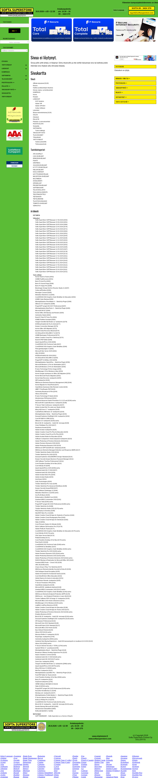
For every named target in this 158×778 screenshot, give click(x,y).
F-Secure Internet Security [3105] (45, 697)
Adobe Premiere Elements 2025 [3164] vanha (49, 553)
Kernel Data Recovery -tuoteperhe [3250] (48, 378)
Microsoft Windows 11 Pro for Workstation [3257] (50, 364)
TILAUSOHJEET (38, 135)
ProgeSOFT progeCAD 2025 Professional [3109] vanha (52, 688)
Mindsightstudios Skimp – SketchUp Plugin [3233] (51, 414)
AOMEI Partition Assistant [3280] (45, 319)
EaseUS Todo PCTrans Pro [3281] (46, 317)
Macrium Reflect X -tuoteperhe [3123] (47, 634)
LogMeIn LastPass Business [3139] (46, 605)
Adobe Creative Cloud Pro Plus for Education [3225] (51, 432)
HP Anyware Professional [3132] (45, 621)
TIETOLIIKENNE (38, 199)
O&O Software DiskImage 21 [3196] (46, 490)
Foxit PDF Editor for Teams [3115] (45, 675)
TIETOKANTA (37, 196)
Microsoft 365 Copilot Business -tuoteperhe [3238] (51, 403)
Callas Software (40, 108)
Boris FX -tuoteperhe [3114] (43, 679)
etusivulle (67, 63)
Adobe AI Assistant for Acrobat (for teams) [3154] (50, 574)
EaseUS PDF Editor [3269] (43, 340)
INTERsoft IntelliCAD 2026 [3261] (45, 355)
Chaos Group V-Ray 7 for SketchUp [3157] (48, 567)
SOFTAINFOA (37, 128)
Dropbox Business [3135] (43, 614)
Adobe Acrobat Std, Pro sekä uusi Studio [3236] (50, 407)
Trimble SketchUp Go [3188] (44, 506)
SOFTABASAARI (38, 188)
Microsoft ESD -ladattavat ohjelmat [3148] (48, 587)
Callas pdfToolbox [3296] (43, 290)
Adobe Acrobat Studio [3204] (44, 477)
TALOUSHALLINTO (39, 190)
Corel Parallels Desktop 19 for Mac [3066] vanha (50, 677)
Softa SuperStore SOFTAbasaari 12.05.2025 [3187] (51, 249)
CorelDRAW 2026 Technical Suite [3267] (48, 344)
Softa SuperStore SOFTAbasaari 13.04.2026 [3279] (51, 226)
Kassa (35, 94)
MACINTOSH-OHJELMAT (41, 176)
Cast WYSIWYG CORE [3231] (44, 418)
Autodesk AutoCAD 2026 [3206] (45, 472)
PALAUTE (36, 119)
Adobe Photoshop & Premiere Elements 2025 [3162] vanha (53, 558)
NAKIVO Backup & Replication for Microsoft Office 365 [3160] (54, 560)
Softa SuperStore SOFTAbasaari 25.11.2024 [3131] (51, 262)
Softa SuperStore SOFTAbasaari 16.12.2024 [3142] (51, 260)
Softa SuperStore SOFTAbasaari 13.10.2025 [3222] (51, 240)
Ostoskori (36, 117)
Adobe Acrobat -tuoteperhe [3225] (45, 430)
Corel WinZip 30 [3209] (42, 466)
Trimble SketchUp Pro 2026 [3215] (46, 454)
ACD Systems (39, 101)
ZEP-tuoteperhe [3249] (42, 380)
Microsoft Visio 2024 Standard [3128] (46, 623)
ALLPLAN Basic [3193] (42, 495)
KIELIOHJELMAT (38, 170)
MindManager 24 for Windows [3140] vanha (49, 603)
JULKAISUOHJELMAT (40, 165)
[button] (51, 30)
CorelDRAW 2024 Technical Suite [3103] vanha (50, 702)
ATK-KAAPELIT (38, 154)
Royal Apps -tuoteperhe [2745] (44, 636)
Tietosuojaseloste (40, 144)
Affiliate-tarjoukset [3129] (40, 83)
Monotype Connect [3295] (43, 292)
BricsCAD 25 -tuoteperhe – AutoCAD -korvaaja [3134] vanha (54, 616)
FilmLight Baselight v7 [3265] (44, 349)
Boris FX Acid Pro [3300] (42, 281)
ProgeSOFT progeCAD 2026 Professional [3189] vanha (52, 504)
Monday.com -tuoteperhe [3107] (45, 693)
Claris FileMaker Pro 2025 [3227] (45, 425)
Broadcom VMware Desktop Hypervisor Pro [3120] (51, 652)
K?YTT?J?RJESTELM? (40, 167)
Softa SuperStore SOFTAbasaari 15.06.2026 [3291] (51, 222)
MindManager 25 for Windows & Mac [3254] (49, 371)
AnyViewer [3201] (40, 479)
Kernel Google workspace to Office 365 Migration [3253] (52, 373)
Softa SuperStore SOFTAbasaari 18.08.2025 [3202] (51, 244)
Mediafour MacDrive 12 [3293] (44, 295)
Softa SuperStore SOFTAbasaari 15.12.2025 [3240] (51, 235)
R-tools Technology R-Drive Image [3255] (48, 369)
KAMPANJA (36, 92)
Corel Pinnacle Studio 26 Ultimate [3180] (48, 524)
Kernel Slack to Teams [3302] (44, 277)
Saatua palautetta (40, 142)
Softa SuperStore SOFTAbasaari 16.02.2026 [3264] (51, 231)
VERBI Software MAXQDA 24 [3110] (46, 684)
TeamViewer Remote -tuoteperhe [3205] (47, 580)
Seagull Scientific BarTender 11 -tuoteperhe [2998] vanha (53, 663)
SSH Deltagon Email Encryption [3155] (47, 571)
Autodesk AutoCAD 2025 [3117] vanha (47, 659)
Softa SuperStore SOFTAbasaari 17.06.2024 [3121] (51, 265)
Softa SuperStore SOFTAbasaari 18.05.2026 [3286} (51, 224)
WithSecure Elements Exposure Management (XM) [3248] (53, 382)
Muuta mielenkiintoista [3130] (42, 112)
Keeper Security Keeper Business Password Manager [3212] (54, 459)
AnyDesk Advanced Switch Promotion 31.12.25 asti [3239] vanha (55, 400)
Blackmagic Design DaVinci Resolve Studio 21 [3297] (52, 288)
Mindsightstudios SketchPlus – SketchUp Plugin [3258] (52, 362)
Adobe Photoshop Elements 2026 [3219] (48, 445)
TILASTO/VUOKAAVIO (40, 201)
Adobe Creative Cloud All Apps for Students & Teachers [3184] (54, 515)
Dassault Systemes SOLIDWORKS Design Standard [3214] (53, 457)
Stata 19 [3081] (40, 522)
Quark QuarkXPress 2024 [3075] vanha (47, 666)
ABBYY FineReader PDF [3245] (45, 389)
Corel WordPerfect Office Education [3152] (48, 576)
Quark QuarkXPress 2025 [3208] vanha (47, 468)
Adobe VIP (38, 103)
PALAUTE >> (119, 92)
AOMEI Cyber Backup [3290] (44, 299)
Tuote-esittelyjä (40, 130)
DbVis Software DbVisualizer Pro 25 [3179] (48, 526)
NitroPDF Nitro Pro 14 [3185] (44, 513)
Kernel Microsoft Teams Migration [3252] (47, 376)
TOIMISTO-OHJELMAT (40, 203)
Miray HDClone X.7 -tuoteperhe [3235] (47, 409)
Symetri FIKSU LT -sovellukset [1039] (46, 648)
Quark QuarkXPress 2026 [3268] (45, 342)
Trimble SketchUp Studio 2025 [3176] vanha (49, 508)
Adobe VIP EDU (40, 106)
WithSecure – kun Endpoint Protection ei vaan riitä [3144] (53, 596)
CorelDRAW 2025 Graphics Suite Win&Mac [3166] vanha (53, 549)
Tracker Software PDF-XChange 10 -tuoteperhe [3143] (52, 598)
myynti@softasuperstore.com (141, 13)
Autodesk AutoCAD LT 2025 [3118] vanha (48, 657)
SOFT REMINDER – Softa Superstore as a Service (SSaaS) (54, 716)
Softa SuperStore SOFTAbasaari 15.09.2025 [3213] (51, 242)
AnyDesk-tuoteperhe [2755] (44, 681)
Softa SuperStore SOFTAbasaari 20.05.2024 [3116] (51, 267)
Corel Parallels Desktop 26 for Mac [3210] (48, 463)
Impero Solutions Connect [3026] (45, 654)
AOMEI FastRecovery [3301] (44, 279)
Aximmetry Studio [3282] (43, 315)
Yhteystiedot (37, 137)
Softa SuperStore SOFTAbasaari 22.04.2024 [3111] (51, 269)
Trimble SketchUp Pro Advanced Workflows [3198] (51, 486)
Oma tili (35, 115)
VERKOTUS (37, 205)
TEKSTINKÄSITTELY (39, 194)
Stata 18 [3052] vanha (42, 686)
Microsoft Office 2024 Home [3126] (46, 627)
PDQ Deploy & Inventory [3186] (45, 511)
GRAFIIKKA (36, 163)
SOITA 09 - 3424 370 (141, 8)
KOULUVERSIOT (38, 172)
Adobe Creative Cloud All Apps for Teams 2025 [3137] (52, 609)
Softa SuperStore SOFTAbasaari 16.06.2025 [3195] (51, 247)
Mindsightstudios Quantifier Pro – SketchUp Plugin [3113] (53, 672)
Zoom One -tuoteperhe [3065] (44, 661)
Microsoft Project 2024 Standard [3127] (47, 625)
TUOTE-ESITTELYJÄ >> (122, 101)
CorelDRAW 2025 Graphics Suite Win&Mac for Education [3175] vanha (57, 531)
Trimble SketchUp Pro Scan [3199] (46, 484)
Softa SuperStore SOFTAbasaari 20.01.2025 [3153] (51, 258)
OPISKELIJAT (37, 183)
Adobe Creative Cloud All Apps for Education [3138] (51, 607)
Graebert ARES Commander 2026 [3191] (48, 499)
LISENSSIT (36, 99)
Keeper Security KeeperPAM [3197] (46, 488)
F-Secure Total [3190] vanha (44, 502)
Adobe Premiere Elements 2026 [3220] (47, 443)
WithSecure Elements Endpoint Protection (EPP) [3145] (52, 594)
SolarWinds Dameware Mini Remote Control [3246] (51, 387)
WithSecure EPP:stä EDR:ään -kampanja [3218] (50, 448)
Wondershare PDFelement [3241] (45, 398)
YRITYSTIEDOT (38, 139)
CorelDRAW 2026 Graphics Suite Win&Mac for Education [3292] (55, 297)
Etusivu (35, 85)
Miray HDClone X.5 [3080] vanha (45, 668)
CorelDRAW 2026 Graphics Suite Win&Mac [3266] (51, 346)
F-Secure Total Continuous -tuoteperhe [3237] (49, 405)
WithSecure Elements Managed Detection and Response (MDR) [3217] (57, 450)
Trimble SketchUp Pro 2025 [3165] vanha (48, 551)
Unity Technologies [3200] (43, 481)
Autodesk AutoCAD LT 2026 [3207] (46, 470)
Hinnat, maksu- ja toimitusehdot (43, 90)
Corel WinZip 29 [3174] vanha (44, 533)
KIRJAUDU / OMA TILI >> (123, 78)
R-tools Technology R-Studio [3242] (46, 396)
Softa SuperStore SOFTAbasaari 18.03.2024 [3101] (51, 271)
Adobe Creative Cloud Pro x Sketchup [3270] (49, 337)
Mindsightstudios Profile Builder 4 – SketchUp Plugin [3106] (54, 695)
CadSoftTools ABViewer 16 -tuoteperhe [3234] (49, 412)
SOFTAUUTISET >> (121, 97)
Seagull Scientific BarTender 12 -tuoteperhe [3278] (51, 322)
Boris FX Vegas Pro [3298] (43, 286)
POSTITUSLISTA (38, 124)
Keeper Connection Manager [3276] (46, 326)
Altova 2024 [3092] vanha (43, 643)
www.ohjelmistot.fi (100, 736)
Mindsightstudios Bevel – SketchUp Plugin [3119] (50, 650)
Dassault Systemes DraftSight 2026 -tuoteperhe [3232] (52, 416)
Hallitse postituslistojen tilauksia (43, 88)
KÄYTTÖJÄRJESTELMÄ (40, 174)
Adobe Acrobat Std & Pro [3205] (45, 475)
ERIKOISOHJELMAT (39, 158)
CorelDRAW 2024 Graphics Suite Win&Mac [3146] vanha (53, 591)
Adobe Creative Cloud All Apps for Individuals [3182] (51, 520)
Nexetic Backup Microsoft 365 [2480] (46, 706)
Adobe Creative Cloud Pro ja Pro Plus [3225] (49, 434)
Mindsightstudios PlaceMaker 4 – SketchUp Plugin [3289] (53, 301)
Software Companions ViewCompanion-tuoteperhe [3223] (53, 439)
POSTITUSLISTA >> (121, 83)
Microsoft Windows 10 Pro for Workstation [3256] (50, 367)
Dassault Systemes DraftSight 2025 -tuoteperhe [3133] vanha (54, 618)
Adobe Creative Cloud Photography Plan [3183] (50, 517)
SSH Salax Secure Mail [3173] (44, 535)
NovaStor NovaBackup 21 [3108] (45, 690)
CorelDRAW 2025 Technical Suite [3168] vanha (50, 544)
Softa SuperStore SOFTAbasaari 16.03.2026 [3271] (51, 229)
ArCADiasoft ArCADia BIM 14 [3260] (46, 358)
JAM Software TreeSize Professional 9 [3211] (49, 461)
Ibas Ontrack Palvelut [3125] (44, 630)
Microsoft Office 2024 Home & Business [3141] (49, 600)
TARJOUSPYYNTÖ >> (122, 88)
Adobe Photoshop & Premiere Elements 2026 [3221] (51, 441)
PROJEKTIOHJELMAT (40, 185)
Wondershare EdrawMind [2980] (45, 708)
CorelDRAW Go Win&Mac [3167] (45, 547)
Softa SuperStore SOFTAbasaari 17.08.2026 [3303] (51, 220)
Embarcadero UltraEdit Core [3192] (46, 497)
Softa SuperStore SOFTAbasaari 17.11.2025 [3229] (51, 238)
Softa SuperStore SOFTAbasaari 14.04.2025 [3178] (51, 251)
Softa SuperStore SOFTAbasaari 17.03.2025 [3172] (51, 253)
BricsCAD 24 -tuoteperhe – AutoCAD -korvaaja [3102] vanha (54, 704)
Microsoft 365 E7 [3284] (42, 310)
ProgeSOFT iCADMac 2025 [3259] (46, 360)
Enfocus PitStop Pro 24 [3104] (44, 699)
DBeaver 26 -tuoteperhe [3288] (45, 304)
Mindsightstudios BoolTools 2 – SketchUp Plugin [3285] (52, 308)
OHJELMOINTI (37, 181)
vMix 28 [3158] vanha (42, 565)
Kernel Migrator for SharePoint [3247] (47, 385)
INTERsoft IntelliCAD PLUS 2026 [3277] (47, 324)
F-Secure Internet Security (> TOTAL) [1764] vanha (51, 645)
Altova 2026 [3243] (41, 394)
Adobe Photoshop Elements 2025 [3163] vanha (50, 556)
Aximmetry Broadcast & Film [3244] (46, 391)
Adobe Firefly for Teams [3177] (44, 529)
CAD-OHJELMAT (38, 156)
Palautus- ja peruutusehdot (41, 121)
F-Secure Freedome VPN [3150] (45, 583)
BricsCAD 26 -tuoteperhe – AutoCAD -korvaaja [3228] (52, 423)
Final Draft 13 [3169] (41, 542)
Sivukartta (36, 126)
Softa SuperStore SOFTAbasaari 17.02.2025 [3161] (51, 256)
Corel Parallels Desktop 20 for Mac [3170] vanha (50, 540)
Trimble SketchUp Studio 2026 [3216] (47, 452)
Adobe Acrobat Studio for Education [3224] (48, 436)
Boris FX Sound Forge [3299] (44, 283)
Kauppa (35, 97)
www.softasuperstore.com (99, 739)
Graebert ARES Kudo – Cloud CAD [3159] (48, 562)
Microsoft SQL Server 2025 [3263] (45, 351)
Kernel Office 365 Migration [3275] (46, 328)
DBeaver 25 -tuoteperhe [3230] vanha (47, 421)
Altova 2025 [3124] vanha (43, 632)
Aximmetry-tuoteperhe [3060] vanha (46, 639)
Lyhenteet (36, 110)
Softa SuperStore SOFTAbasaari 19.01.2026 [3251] (51, 233)
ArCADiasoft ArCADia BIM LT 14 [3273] (47, 333)
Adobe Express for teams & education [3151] (49, 578)
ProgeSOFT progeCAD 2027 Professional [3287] (50, 306)
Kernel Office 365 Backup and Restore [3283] (49, 313)
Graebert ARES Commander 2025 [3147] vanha (50, 589)
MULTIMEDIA (37, 179)
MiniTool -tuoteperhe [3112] (43, 670)
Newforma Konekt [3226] (43, 427)
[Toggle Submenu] (26, 65)
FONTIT (35, 161)
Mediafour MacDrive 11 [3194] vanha (46, 493)
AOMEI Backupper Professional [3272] (47, 335)
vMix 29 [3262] (39, 353)
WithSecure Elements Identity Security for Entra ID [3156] (53, 569)
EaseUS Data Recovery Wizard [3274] (47, 331)
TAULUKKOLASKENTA (40, 192)
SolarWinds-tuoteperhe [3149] (44, 585)
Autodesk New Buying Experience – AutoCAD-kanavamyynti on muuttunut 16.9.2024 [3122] (64, 641)
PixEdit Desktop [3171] (42, 538)
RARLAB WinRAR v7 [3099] (44, 711)
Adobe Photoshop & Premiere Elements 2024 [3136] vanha (53, 612)
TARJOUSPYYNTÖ (39, 133)
